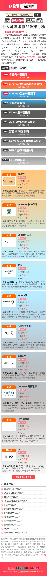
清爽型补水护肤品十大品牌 (16, 532)
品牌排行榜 (18, 20)
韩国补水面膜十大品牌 (14, 509)
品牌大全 (30, 20)
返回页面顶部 (22, 568)
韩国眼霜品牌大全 (23, 477)
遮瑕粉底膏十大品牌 (13, 521)
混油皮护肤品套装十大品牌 (16, 501)
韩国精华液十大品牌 (13, 489)
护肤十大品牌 (10, 505)
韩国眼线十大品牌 (12, 513)
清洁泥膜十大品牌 (12, 517)
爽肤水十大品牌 (11, 497)
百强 (39, 20)
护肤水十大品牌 (11, 528)
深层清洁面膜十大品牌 (14, 493)
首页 (7, 20)
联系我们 (34, 568)
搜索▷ (37, 15)
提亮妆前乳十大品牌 (13, 524)
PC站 (11, 568)
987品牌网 (21, 571)
